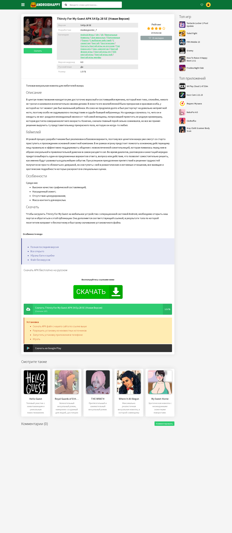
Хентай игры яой (103, 54)
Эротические (107, 43)
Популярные (113, 37)
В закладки (158, 38)
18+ (97, 34)
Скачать (38, 50)
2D (102, 34)
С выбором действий (100, 40)
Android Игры (87, 34)
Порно (85, 40)
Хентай (95, 43)
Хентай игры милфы (90, 57)
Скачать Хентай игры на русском (97, 46)
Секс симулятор (100, 48)
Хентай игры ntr (102, 51)
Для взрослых (98, 37)
